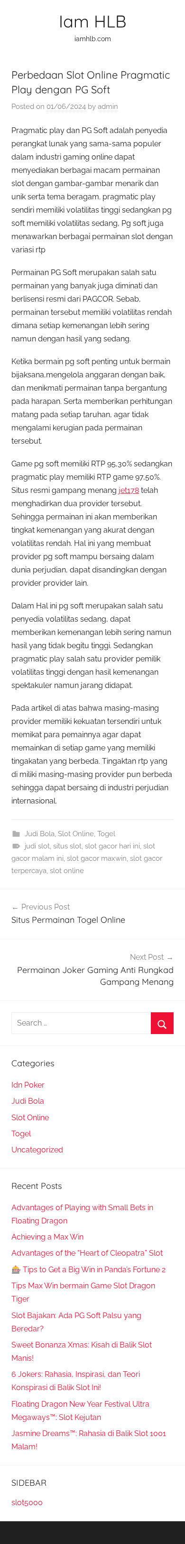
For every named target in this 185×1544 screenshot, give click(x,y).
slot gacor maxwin (97, 858)
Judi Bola (40, 834)
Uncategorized (37, 1149)
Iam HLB (92, 21)
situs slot (67, 846)
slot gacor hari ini (112, 846)
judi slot (37, 846)
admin (108, 106)
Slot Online (76, 834)
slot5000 (27, 1502)
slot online (67, 870)
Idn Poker (28, 1084)
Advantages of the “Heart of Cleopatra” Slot (87, 1253)
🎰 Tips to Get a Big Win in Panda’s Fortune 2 (88, 1269)
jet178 (129, 490)
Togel (106, 834)
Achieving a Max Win (47, 1236)
